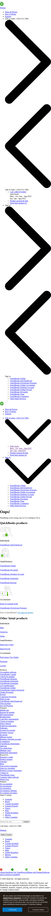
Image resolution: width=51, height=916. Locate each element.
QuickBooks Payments (9, 570)
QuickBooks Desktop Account (12, 574)
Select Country (6, 835)
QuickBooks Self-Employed (11, 545)
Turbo (2, 636)
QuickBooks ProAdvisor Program (13, 608)
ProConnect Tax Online (9, 657)
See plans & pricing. (25, 613)
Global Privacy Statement (12, 898)
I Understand (12, 909)
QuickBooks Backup (8, 583)
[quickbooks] (8, 5)
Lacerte (3, 666)
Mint (2, 628)
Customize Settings (38, 909)
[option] (28, 839)
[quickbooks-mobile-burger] (1, 1)
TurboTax (4, 632)
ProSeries (3, 661)
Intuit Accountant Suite (9, 604)
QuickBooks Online (8, 566)
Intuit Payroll (5, 649)
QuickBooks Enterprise (9, 578)
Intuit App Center (7, 645)
